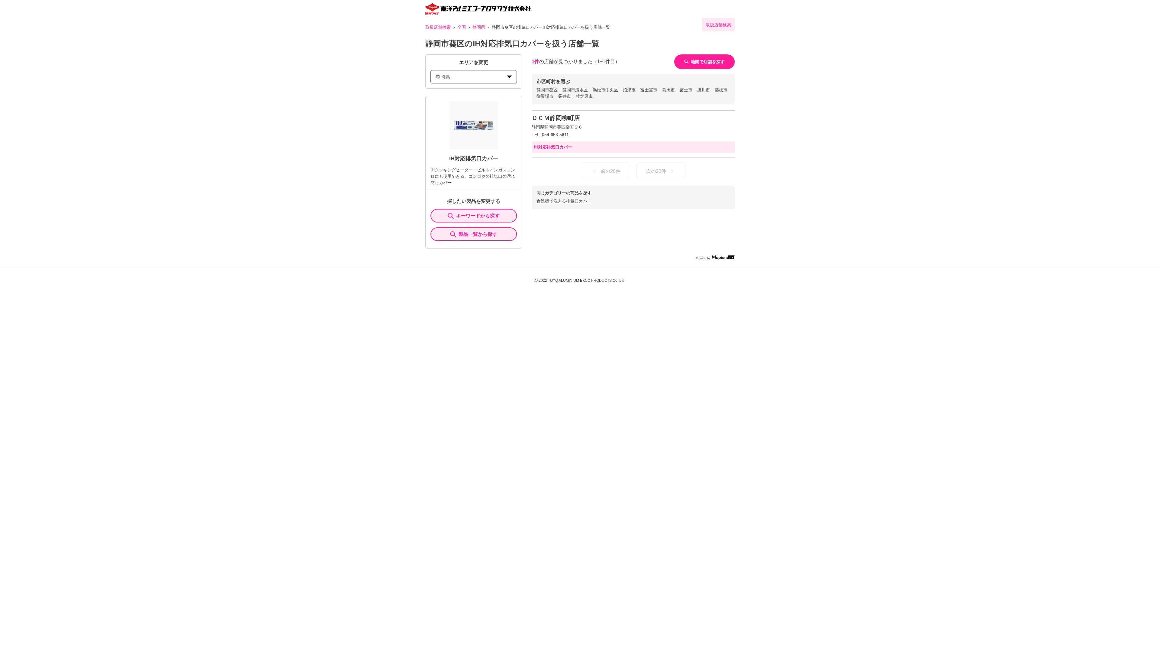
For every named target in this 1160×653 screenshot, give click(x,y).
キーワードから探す (478, 215)
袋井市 (564, 96)
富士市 (686, 89)
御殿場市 (544, 96)
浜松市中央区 (605, 89)
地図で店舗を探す (708, 61)
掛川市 (703, 89)
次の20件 (656, 171)
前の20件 (610, 171)
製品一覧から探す (478, 234)
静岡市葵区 (547, 89)
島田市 (668, 89)
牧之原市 (584, 96)
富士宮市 (648, 89)
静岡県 (478, 27)
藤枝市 (721, 89)
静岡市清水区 (575, 89)
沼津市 (629, 89)
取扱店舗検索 (438, 27)
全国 (461, 27)
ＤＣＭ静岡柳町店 (556, 118)
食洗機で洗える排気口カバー (563, 201)
